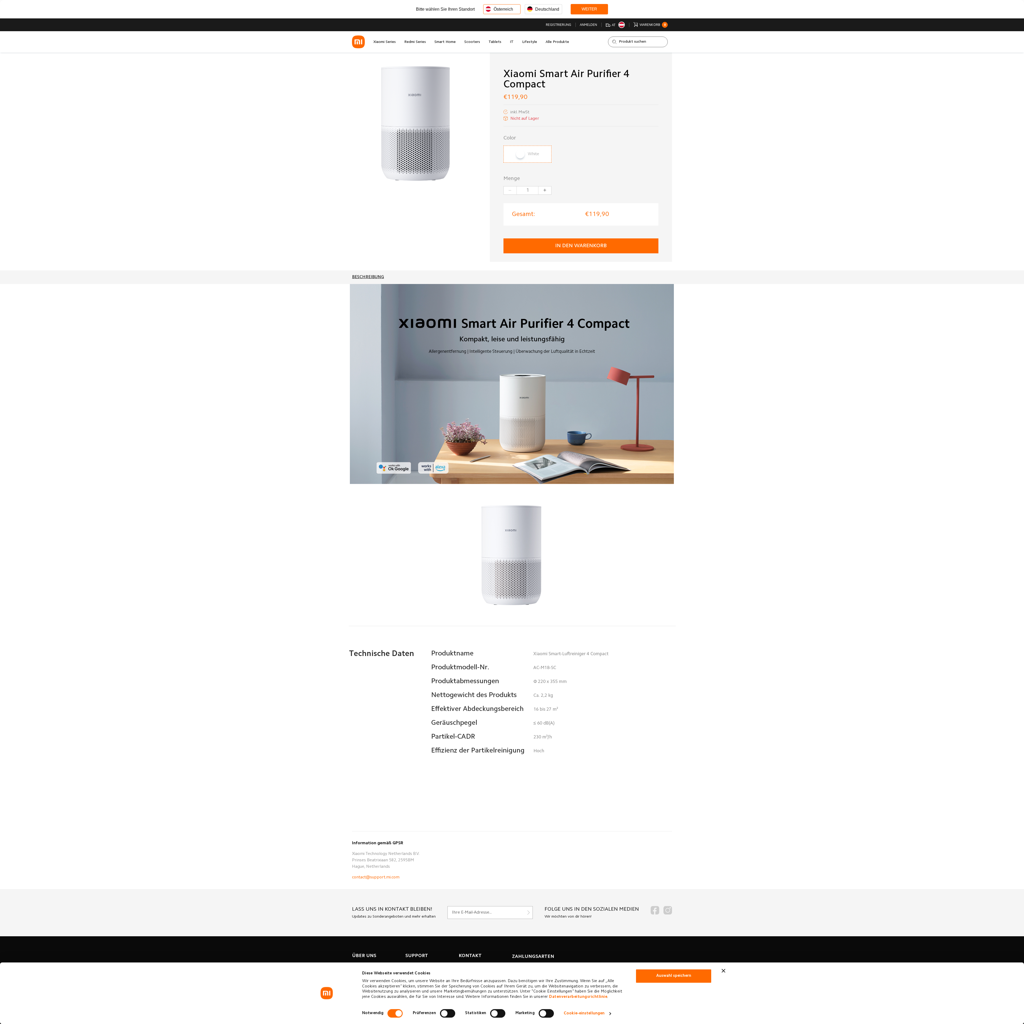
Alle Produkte (557, 42)
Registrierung (558, 25)
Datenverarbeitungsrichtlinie (578, 997)
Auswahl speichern (673, 976)
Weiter (589, 9)
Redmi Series (415, 42)
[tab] (368, 277)
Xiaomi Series (384, 42)
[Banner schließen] (723, 971)
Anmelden (588, 25)
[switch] (447, 1013)
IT (512, 42)
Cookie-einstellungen (584, 1013)
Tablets (495, 42)
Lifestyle (529, 42)
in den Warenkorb (581, 246)
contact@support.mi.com (375, 877)
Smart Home (445, 42)
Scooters (472, 42)
